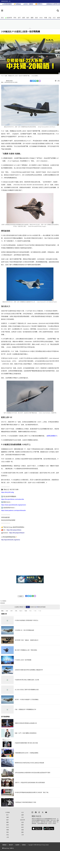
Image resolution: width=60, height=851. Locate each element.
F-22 (40, 610)
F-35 (35, 610)
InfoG (41, 17)
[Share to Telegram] (35, 81)
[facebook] (36, 812)
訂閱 (37, 607)
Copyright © (31, 844)
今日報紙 (7, 812)
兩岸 (27, 17)
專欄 (45, 17)
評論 (50, 17)
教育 (22, 827)
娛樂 (22, 829)
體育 (22, 824)
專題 (7, 832)
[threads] (39, 812)
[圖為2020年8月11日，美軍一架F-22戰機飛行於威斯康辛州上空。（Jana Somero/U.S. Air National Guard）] (30, 284)
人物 (7, 837)
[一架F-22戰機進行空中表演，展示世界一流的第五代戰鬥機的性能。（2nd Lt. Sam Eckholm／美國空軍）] (30, 396)
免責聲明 (17, 844)
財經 (36, 17)
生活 (54, 17)
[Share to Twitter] (33, 81)
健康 (58, 17)
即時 (15, 17)
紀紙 (22, 822)
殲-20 (21, 610)
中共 (30, 610)
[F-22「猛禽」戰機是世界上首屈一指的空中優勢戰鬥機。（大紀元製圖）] (30, 54)
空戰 (16, 610)
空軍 (11, 610)
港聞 (23, 17)
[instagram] (32, 812)
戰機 (26, 610)
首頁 (2, 17)
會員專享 (9, 17)
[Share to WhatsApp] (37, 81)
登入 (28, 607)
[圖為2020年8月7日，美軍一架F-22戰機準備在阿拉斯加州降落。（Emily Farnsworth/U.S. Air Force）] (30, 105)
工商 (22, 834)
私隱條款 (24, 844)
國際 (32, 17)
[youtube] (46, 812)
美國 (7, 610)
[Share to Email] (40, 81)
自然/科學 (22, 819)
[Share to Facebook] (31, 81)
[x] (42, 812)
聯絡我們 (11, 844)
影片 (7, 815)
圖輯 (22, 832)
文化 (22, 817)
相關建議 (4, 844)
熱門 (19, 17)
